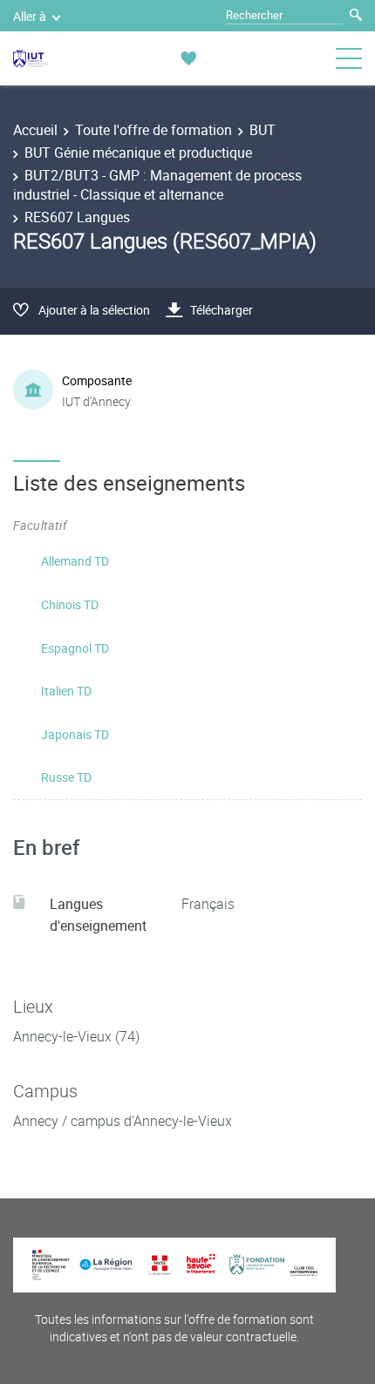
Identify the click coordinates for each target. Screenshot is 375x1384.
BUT (262, 129)
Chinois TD (70, 604)
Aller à (29, 16)
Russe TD (66, 777)
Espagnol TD (75, 648)
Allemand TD (75, 561)
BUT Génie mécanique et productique (138, 152)
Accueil (35, 129)
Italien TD (66, 690)
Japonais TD (75, 734)
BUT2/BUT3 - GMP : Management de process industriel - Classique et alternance (157, 185)
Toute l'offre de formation (153, 129)
